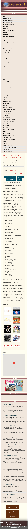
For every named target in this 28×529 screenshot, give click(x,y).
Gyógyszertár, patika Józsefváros (10, 444)
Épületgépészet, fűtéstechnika (9, 60)
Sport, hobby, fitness (7, 123)
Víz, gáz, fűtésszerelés (7, 151)
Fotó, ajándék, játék (7, 70)
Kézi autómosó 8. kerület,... (9, 465)
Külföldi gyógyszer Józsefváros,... (10, 455)
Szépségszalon (6, 127)
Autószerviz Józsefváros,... (9, 404)
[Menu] (25, 9)
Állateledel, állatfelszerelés (8, 20)
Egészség (5, 54)
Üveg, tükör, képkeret (7, 145)
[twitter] (4, 1)
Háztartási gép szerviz (7, 81)
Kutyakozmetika (6, 103)
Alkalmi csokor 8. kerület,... (9, 494)
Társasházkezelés (6, 133)
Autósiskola (5, 32)
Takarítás (5, 131)
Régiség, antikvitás (6, 117)
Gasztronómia (6, 75)
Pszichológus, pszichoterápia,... (10, 484)
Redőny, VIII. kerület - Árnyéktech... (11, 415)
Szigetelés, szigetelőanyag (8, 129)
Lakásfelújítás (5, 105)
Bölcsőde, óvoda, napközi (8, 44)
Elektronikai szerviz (7, 58)
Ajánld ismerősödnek (10, 176)
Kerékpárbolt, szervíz (7, 89)
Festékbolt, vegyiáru (7, 64)
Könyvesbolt (5, 99)
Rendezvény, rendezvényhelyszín (9, 119)
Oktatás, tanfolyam (7, 111)
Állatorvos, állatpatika (7, 22)
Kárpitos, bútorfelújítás (7, 87)
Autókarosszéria (6, 28)
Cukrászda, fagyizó (7, 50)
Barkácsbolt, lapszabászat (8, 42)
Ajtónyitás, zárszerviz (7, 18)
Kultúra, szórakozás (7, 101)
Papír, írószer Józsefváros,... (9, 435)
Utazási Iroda (5, 143)
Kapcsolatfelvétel (11, 179)
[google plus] (6, 1)
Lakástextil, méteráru (7, 107)
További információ (14, 527)
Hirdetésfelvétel (12, 507)
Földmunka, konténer (7, 68)
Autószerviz (5, 34)
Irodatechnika (5, 85)
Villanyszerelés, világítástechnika (9, 147)
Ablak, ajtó (5, 16)
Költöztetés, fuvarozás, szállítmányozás (11, 95)
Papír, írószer (5, 115)
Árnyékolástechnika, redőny (8, 24)
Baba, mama (5, 38)
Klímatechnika (6, 93)
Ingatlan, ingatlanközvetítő (8, 83)
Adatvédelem (12, 516)
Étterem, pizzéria (6, 62)
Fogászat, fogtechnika (7, 66)
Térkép (19, 179)
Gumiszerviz (5, 77)
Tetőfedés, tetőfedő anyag (8, 135)
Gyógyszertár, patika (7, 79)
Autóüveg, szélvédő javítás (8, 36)
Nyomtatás (20, 176)
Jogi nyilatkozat (12, 512)
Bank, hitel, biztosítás (7, 40)
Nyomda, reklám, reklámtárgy (9, 109)
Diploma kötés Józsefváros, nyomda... (11, 474)
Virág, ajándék (6, 149)
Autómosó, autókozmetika (8, 30)
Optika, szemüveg (6, 113)
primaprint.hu (13, 170)
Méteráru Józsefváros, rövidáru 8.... (11, 425)
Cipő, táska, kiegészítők (7, 48)
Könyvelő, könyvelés (7, 97)
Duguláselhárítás (6, 52)
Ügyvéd (4, 141)
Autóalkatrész (6, 26)
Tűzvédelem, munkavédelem (9, 139)
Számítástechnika (6, 125)
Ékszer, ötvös (5, 56)
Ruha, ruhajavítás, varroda (8, 121)
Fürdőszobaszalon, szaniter (8, 73)
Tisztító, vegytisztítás (7, 137)
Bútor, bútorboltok (6, 46)
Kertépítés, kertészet (7, 91)
